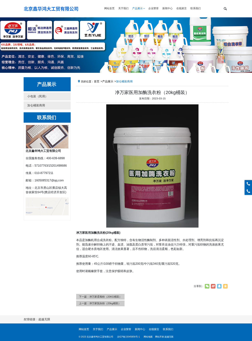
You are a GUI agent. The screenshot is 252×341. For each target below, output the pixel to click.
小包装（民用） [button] (37, 96)
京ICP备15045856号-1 (128, 336)
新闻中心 (140, 329)
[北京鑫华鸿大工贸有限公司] (51, 8)
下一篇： (100, 296)
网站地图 (148, 336)
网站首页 (84, 329)
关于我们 (98, 329)
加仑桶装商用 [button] (36, 105)
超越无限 (169, 336)
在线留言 (154, 329)
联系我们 (168, 329)
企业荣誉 (126, 329)
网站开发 (159, 336)
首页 (96, 81)
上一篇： (100, 303)
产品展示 (107, 81)
